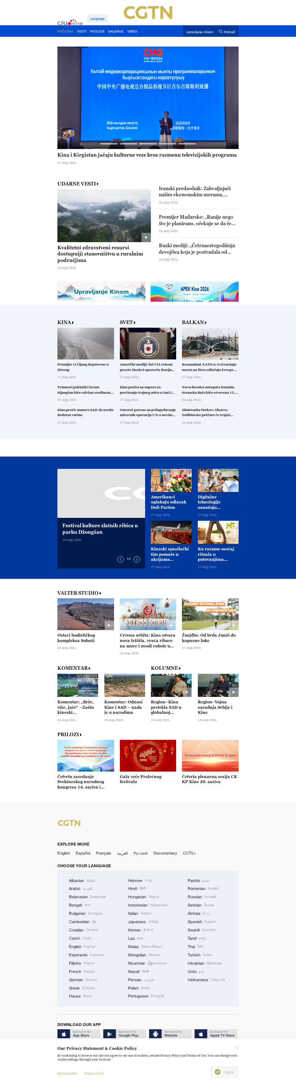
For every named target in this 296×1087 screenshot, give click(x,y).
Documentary (165, 853)
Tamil (197, 938)
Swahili (202, 930)
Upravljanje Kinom (199, 32)
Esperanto (86, 954)
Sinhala (199, 913)
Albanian (82, 880)
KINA (64, 322)
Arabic (80, 888)
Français (103, 853)
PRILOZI (68, 734)
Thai (196, 946)
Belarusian (87, 896)
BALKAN (193, 322)
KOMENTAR (72, 668)
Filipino (82, 963)
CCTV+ (189, 853)
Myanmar (147, 963)
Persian (141, 979)
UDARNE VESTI (76, 184)
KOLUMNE (164, 668)
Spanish (202, 921)
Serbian (201, 905)
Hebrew (140, 880)
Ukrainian (205, 963)
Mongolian (144, 954)
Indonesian (148, 905)
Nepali (138, 971)
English (63, 853)
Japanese (143, 921)
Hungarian (143, 896)
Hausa (80, 996)
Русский (141, 853)
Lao (135, 938)
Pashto (198, 880)
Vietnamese (207, 979)
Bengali (79, 905)
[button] (109, 143)
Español (83, 853)
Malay (145, 946)
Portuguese (146, 996)
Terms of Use (94, 1073)
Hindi (136, 888)
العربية (122, 853)
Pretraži (229, 32)
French (82, 971)
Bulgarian (86, 913)
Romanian (203, 888)
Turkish (200, 954)
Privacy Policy (67, 1073)
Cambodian (82, 921)
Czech (80, 938)
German (83, 979)
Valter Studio (78, 593)
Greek (82, 988)
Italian (140, 913)
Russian (202, 896)
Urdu (196, 971)
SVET (126, 322)
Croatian (84, 930)
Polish (139, 988)
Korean (140, 930)
